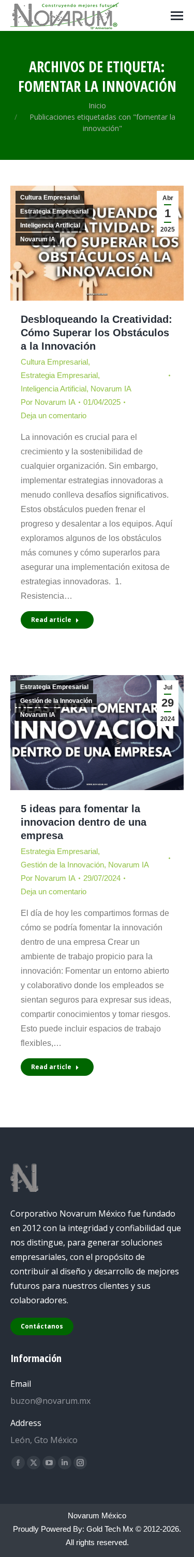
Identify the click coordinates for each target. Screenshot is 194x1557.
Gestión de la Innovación (56, 700)
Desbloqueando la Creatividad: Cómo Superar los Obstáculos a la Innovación (96, 333)
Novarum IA (37, 239)
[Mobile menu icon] (177, 15)
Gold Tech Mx (109, 1529)
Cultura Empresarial (50, 197)
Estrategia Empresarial (54, 211)
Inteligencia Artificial (50, 225)
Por (48, 402)
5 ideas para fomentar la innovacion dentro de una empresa (83, 822)
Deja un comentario (53, 415)
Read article (51, 619)
